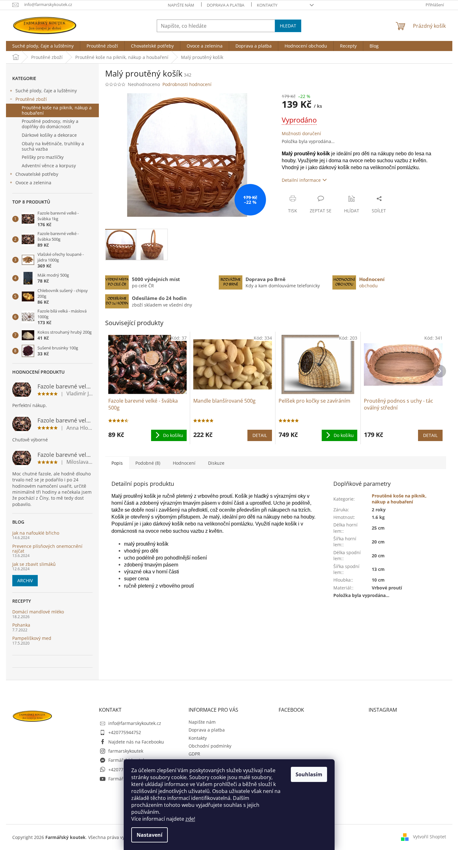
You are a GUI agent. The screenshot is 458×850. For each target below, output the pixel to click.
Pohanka (21, 625)
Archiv (25, 580)
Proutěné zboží (31, 99)
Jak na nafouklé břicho (35, 533)
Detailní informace (301, 180)
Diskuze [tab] (216, 463)
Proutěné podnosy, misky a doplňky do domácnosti (50, 123)
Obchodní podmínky (210, 746)
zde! (190, 818)
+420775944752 (124, 732)
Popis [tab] (117, 463)
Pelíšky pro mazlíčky (43, 157)
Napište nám (181, 5)
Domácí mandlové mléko (38, 611)
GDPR (194, 754)
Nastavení (149, 834)
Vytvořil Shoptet (429, 837)
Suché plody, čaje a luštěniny (46, 91)
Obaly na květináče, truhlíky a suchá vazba (53, 146)
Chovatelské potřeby (36, 174)
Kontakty (267, 5)
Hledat (288, 26)
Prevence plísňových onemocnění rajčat (47, 549)
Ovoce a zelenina (33, 183)
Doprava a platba (225, 5)
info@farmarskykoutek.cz (134, 723)
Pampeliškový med (31, 638)
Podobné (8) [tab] (147, 463)
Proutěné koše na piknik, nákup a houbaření (57, 110)
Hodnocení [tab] (184, 463)
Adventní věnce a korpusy (49, 166)
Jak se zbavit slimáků (34, 564)
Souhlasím (309, 774)
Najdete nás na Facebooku (136, 742)
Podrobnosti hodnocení (187, 84)
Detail (259, 435)
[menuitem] (43, 46)
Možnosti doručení (301, 133)
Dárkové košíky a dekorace (49, 135)
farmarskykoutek (125, 751)
